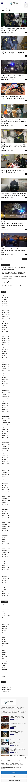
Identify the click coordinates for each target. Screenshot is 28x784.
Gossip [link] (3, 637)
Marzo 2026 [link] (5, 306)
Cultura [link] (4, 622)
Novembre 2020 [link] (6, 444)
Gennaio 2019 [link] (5, 492)
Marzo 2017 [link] (5, 539)
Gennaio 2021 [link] (5, 440)
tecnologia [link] (4, 669)
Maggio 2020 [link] (5, 457)
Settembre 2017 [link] (6, 526)
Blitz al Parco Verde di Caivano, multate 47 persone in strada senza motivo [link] (13, 250)
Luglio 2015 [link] (5, 582)
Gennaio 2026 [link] (5, 310)
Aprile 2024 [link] (4, 355)
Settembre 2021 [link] (6, 422)
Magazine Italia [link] (5, 643)
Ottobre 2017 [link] (5, 524)
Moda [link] (3, 646)
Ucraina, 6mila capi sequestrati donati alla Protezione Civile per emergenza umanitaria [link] (14, 121)
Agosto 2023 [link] (5, 373)
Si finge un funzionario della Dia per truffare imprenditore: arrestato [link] (13, 53)
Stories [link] (4, 667)
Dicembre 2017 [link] (5, 520)
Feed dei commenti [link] (6, 689)
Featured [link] (4, 630)
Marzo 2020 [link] (5, 461)
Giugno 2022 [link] (5, 403)
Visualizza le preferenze (14, 780)
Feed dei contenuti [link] (6, 687)
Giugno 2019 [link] (5, 481)
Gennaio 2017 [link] (5, 543)
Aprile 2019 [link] (4, 485)
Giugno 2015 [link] (5, 585)
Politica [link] (4, 652)
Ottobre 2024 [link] (5, 342)
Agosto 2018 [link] (5, 502)
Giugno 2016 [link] (5, 559)
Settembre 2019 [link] (6, 474)
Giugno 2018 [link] (5, 507)
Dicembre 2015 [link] (5, 572)
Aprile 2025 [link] (4, 329)
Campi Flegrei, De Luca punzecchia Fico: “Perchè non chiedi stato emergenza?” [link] (14, 277)
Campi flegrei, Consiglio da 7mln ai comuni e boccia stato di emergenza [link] (18, 725)
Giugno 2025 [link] (5, 325)
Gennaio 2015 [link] (5, 595)
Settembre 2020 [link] (6, 448)
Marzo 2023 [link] (5, 383)
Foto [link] (3, 635)
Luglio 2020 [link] (5, 453)
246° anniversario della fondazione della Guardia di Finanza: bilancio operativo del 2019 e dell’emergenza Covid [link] (13, 224)
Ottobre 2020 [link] (5, 446)
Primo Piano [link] (5, 656)
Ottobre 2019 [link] (5, 472)
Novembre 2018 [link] (6, 496)
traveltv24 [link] (4, 674)
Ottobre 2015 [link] (5, 576)
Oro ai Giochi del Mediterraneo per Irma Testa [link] (12, 285)
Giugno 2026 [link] (5, 299)
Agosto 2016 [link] (5, 554)
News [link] (3, 648)
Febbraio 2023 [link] (5, 386)
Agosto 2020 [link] (5, 450)
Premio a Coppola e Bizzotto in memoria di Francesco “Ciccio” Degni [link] (14, 282)
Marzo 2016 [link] (5, 565)
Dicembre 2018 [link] (5, 494)
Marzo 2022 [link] (5, 409)
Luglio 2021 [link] (5, 427)
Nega (14, 776)
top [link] (2, 219)
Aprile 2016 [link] (4, 563)
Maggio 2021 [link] (5, 431)
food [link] (3, 633)
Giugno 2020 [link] (5, 455)
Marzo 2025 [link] (5, 331)
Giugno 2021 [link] (5, 429)
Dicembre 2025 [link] (5, 312)
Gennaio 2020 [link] (5, 466)
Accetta (14, 772)
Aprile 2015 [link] (4, 589)
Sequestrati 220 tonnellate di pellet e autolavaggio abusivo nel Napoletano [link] (13, 194)
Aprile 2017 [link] (4, 537)
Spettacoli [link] (4, 663)
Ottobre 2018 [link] (5, 498)
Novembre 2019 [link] (6, 470)
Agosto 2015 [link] (5, 580)
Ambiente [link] (4, 607)
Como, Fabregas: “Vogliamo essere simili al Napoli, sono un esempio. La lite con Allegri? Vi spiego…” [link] (13, 273)
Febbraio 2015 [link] (5, 593)
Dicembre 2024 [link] (5, 338)
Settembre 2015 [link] (6, 578)
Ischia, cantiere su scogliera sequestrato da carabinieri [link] (16, 732)
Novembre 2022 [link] (6, 392)
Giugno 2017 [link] (5, 533)
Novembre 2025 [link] (6, 314)
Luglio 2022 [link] (5, 401)
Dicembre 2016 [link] (5, 546)
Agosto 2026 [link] (5, 295)
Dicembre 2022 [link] (5, 390)
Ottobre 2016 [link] (5, 550)
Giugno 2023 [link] (5, 377)
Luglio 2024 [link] (5, 349)
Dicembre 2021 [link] (5, 416)
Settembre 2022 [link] (6, 396)
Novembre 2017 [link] (6, 522)
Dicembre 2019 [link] (5, 468)
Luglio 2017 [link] (5, 530)
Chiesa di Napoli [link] (6, 615)
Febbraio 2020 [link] (5, 463)
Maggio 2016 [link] (5, 561)
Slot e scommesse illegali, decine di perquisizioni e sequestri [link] (13, 29)
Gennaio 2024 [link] (5, 362)
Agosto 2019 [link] (5, 476)
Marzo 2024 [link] (5, 357)
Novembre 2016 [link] (6, 548)
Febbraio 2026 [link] (5, 308)
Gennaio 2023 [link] (5, 388)
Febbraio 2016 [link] (5, 567)
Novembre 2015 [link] (6, 574)
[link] (26, 5)
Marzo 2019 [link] (5, 487)
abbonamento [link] (5, 604)
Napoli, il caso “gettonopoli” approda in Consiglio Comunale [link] (17, 717)
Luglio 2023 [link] (5, 375)
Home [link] (2, 8)
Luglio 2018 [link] (5, 505)
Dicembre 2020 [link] (5, 442)
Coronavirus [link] (5, 617)
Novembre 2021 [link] (6, 418)
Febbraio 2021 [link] (5, 437)
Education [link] (4, 628)
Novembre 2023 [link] (6, 366)
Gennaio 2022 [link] (5, 414)
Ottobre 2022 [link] (5, 394)
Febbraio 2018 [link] (5, 515)
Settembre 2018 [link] (6, 500)
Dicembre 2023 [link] (5, 364)
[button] (26, 758)
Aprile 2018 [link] (4, 511)
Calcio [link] (3, 613)
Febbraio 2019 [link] (5, 489)
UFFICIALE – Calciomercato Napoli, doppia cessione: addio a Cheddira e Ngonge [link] (13, 268)
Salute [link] (3, 658)
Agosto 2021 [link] (5, 424)
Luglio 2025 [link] (5, 323)
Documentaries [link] (5, 624)
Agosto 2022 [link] (5, 399)
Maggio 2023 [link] (5, 379)
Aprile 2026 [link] (4, 303)
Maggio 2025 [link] (5, 327)
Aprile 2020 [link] (4, 459)
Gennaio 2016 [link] (5, 569)
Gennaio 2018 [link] (5, 517)
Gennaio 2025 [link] (5, 336)
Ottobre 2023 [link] (5, 368)
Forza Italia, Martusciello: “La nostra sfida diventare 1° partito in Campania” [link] (18, 749)
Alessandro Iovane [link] (5, 32)
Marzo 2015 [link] (5, 591)
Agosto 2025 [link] (5, 321)
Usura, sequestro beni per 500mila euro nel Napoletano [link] (12, 171)
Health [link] (3, 639)
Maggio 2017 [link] (5, 535)
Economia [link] (4, 626)
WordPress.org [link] (5, 691)
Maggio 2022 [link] (5, 405)
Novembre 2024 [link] (6, 340)
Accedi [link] (3, 685)
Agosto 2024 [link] (5, 347)
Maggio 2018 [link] (5, 509)
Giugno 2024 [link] (5, 351)
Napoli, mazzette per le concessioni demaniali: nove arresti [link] (13, 76)
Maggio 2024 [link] (5, 353)
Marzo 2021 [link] (5, 435)
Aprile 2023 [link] (4, 381)
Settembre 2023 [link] (6, 370)
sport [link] (3, 665)
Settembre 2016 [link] (6, 552)
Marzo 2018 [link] (5, 513)
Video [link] (3, 676)
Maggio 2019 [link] (5, 483)
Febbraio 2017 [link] (5, 541)
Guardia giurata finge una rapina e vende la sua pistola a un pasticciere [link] (13, 97)
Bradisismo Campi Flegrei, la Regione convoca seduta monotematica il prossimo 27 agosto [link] (17, 741)
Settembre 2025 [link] (6, 319)
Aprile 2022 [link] (4, 407)
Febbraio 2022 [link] (5, 412)
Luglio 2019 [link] (5, 479)
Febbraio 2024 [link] (5, 360)
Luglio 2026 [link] (5, 297)
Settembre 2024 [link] (6, 344)
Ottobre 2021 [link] (5, 420)
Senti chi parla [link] (5, 661)
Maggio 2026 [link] (5, 301)
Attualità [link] (3, 73)
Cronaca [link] (3, 26)
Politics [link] (4, 654)
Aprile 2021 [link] (4, 433)
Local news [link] (5, 641)
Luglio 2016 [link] (5, 556)
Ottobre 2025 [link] (5, 316)
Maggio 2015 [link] (5, 587)
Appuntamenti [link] (5, 609)
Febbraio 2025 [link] (5, 334)
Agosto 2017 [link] (5, 528)
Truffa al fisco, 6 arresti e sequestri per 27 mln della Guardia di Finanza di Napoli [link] (14, 146)
